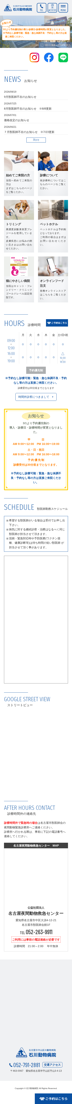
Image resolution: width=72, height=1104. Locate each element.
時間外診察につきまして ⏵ (36, 396)
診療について (53, 173)
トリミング (19, 226)
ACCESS (52, 10)
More (36, 140)
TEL (41, 10)
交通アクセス (52, 1064)
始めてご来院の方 (19, 173)
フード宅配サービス (53, 226)
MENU (63, 10)
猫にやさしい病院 (19, 279)
